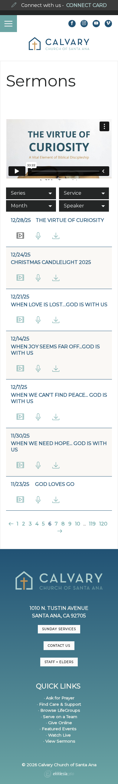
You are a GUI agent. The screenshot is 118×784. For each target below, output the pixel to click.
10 (77, 524)
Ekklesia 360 (59, 774)
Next (59, 531)
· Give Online (59, 722)
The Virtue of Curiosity (70, 220)
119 (92, 524)
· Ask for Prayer (59, 697)
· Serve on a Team (59, 716)
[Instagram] (84, 23)
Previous (12, 524)
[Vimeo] (108, 23)
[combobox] (31, 193)
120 (103, 524)
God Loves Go (54, 484)
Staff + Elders (59, 662)
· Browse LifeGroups (59, 710)
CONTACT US (59, 646)
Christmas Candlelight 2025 (51, 262)
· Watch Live (58, 735)
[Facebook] (72, 23)
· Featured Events (58, 728)
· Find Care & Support (59, 704)
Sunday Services (59, 629)
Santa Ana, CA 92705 (59, 616)
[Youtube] (96, 23)
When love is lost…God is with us (59, 304)
